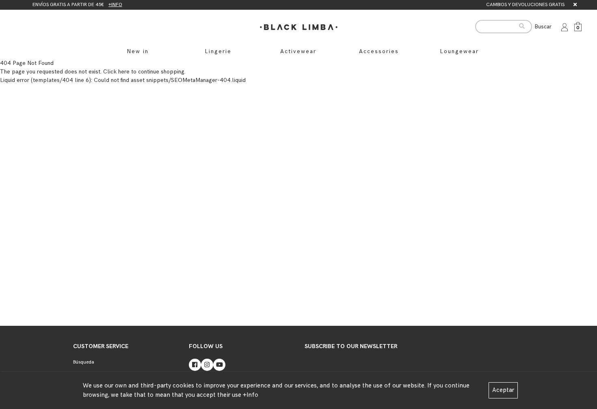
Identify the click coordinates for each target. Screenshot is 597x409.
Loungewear (459, 51)
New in (138, 51)
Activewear (298, 51)
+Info (250, 395)
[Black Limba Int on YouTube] (219, 365)
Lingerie (218, 51)
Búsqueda (83, 362)
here (124, 71)
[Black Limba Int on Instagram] (207, 365)
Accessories (379, 51)
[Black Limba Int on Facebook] (195, 365)
